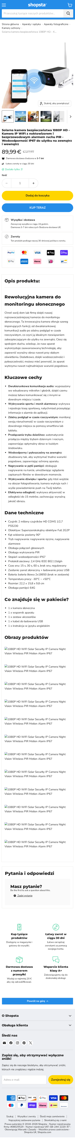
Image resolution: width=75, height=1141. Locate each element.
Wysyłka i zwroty (26, 1116)
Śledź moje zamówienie (52, 1116)
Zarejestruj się (60, 1080)
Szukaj (9, 1116)
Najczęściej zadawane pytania (24, 1120)
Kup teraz (37, 208)
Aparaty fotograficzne (56, 24)
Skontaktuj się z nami (55, 1120)
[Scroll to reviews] (37, 148)
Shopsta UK (30, 1132)
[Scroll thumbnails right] (70, 116)
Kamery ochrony (11, 28)
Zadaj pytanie (24, 895)
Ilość (4, 175)
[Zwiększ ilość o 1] (33, 183)
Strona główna (10, 24)
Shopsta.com (44, 1132)
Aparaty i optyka (31, 24)
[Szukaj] (68, 13)
